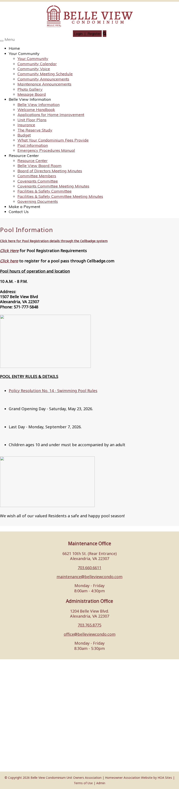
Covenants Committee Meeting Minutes (53, 186)
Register (94, 33)
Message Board (31, 94)
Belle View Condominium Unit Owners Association (66, 777)
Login (78, 33)
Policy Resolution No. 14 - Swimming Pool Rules (53, 390)
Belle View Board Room (39, 165)
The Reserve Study (34, 130)
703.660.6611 (89, 567)
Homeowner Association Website (129, 777)
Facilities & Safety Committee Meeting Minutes (60, 196)
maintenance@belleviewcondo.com (89, 576)
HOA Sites (165, 777)
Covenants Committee (37, 181)
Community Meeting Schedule (45, 73)
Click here (9, 260)
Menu (10, 39)
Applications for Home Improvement (50, 114)
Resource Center (24, 155)
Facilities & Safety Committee (44, 191)
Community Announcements (43, 79)
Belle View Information (30, 99)
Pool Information (32, 145)
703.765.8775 (89, 625)
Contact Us (19, 211)
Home (14, 48)
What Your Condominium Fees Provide (53, 140)
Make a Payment (24, 206)
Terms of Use (83, 783)
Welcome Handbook (36, 109)
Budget (24, 135)
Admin (100, 783)
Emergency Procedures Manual (46, 150)
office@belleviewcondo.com (89, 634)
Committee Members (36, 175)
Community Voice (33, 68)
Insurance (26, 124)
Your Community (24, 53)
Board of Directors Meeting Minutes (49, 170)
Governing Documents (37, 201)
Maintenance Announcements (44, 84)
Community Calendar (37, 63)
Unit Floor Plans (31, 119)
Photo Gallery (30, 89)
